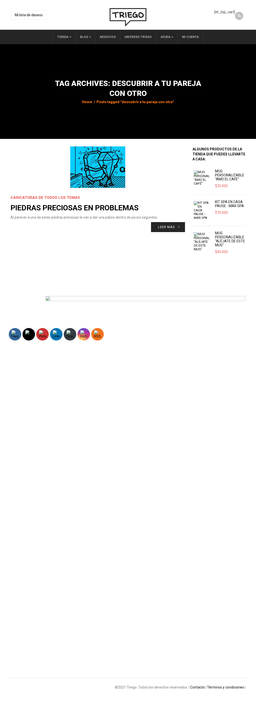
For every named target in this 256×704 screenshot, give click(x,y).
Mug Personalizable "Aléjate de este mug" (230, 239)
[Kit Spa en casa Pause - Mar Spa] (201, 210)
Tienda (62, 37)
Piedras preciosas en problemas (74, 207)
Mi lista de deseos (29, 15)
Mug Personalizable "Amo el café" (229, 175)
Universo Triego (138, 37)
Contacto (197, 687)
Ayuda (165, 37)
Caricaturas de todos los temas (45, 197)
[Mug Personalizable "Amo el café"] (201, 178)
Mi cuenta (190, 37)
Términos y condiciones (225, 687)
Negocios (108, 37)
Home (87, 102)
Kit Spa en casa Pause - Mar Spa (229, 204)
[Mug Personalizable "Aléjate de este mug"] (201, 241)
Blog (84, 37)
